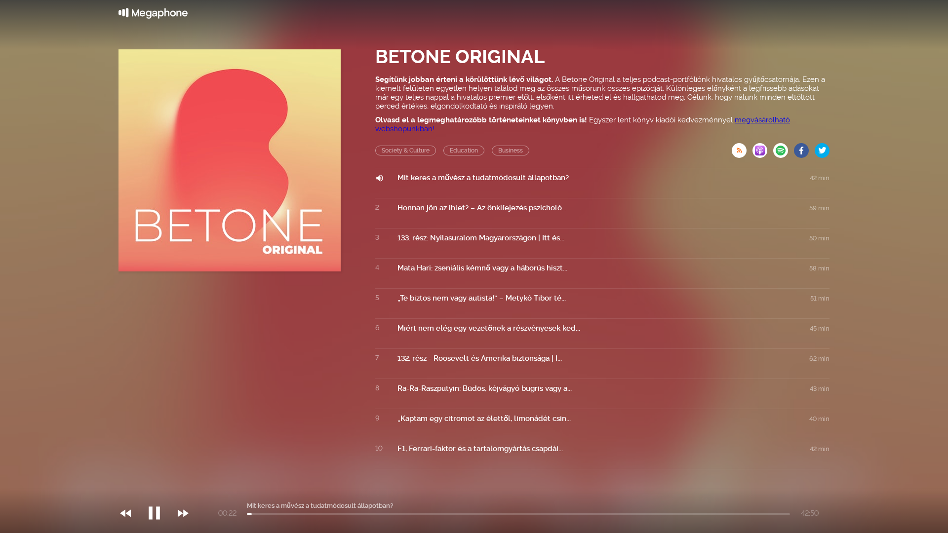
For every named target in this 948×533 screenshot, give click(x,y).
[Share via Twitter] (822, 147)
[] (159, 493)
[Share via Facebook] (804, 147)
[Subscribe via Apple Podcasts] (762, 147)
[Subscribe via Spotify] (783, 147)
